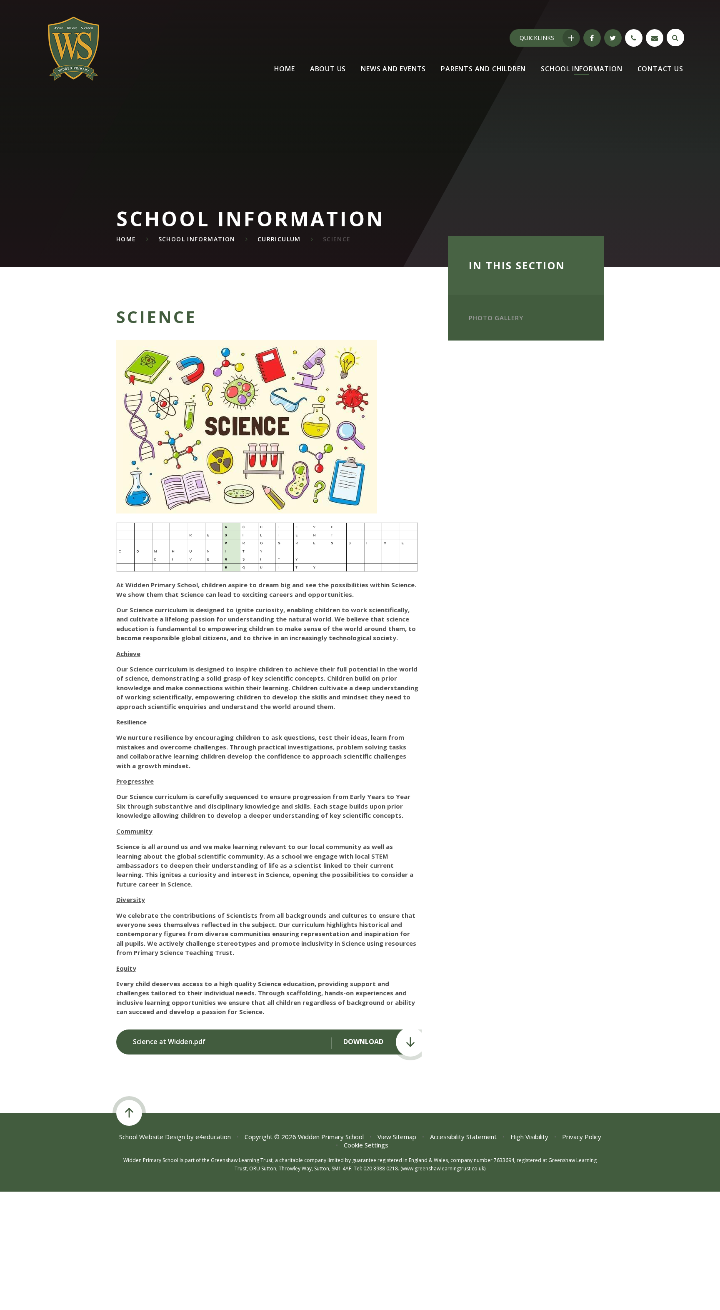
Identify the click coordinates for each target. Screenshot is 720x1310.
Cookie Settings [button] (366, 1145)
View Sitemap (397, 1136)
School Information (196, 239)
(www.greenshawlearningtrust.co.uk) (442, 1168)
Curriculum (279, 239)
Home (126, 239)
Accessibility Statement (463, 1136)
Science (337, 239)
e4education (213, 1136)
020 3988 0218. (381, 1168)
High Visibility (529, 1136)
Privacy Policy (581, 1136)
